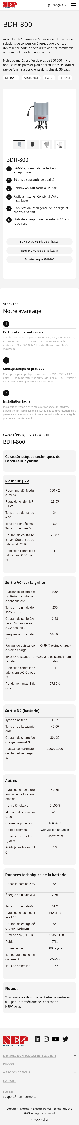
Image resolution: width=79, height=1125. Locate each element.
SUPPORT (9, 1080)
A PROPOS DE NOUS (16, 1072)
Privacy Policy (39, 1119)
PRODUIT (9, 1064)
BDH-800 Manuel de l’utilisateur (39, 250)
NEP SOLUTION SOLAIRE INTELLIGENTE (29, 1055)
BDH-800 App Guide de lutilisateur (39, 241)
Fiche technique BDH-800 (39, 259)
